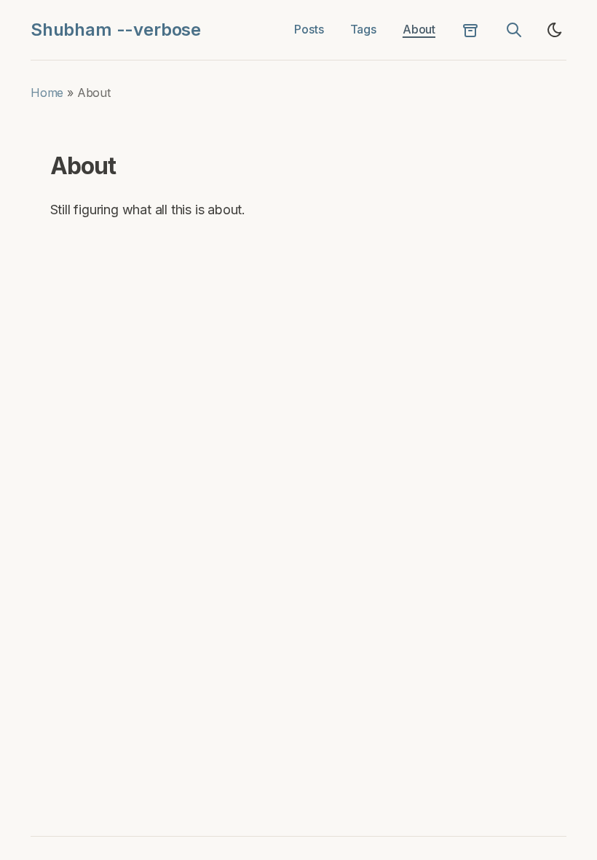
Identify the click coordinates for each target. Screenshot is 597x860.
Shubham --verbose (116, 29)
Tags (363, 29)
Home (47, 92)
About (419, 29)
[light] (554, 30)
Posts (308, 29)
